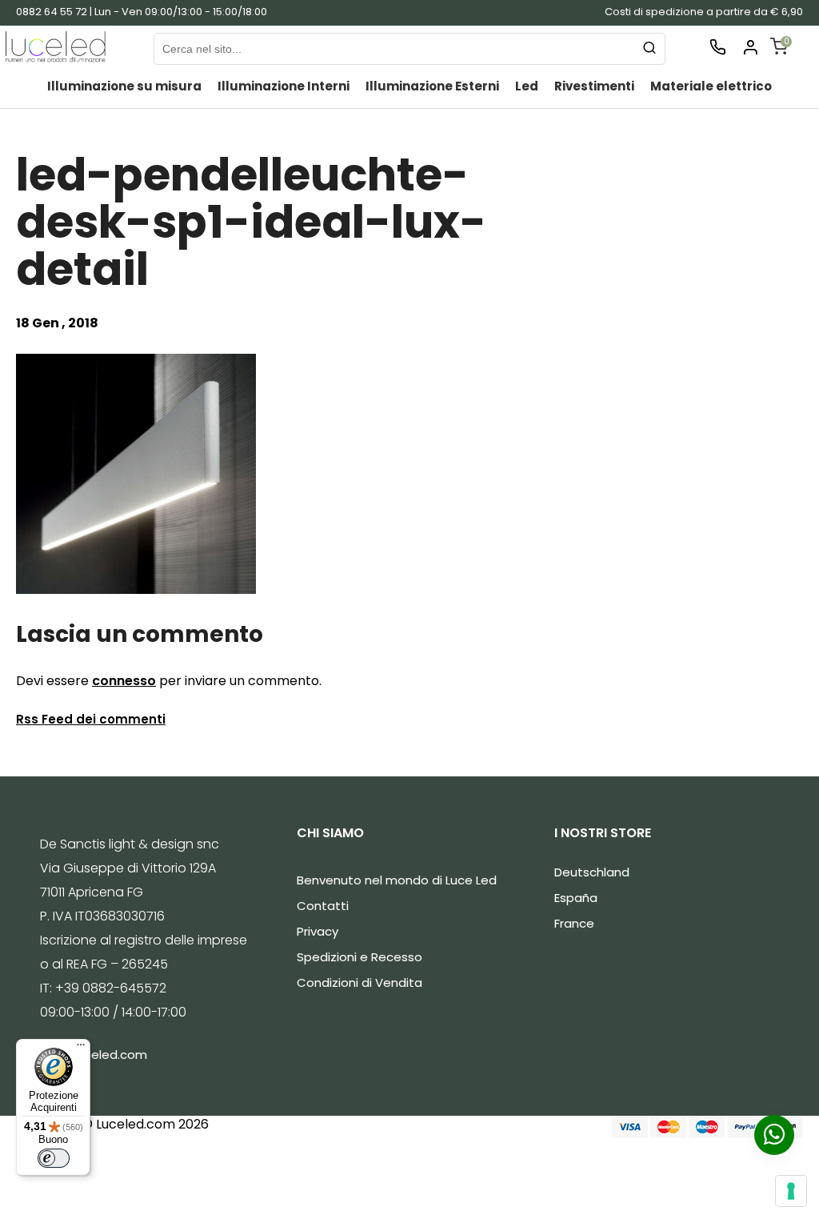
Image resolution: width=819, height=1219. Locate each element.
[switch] (54, 1158)
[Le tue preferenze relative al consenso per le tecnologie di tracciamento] (791, 1191)
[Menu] (80, 1048)
